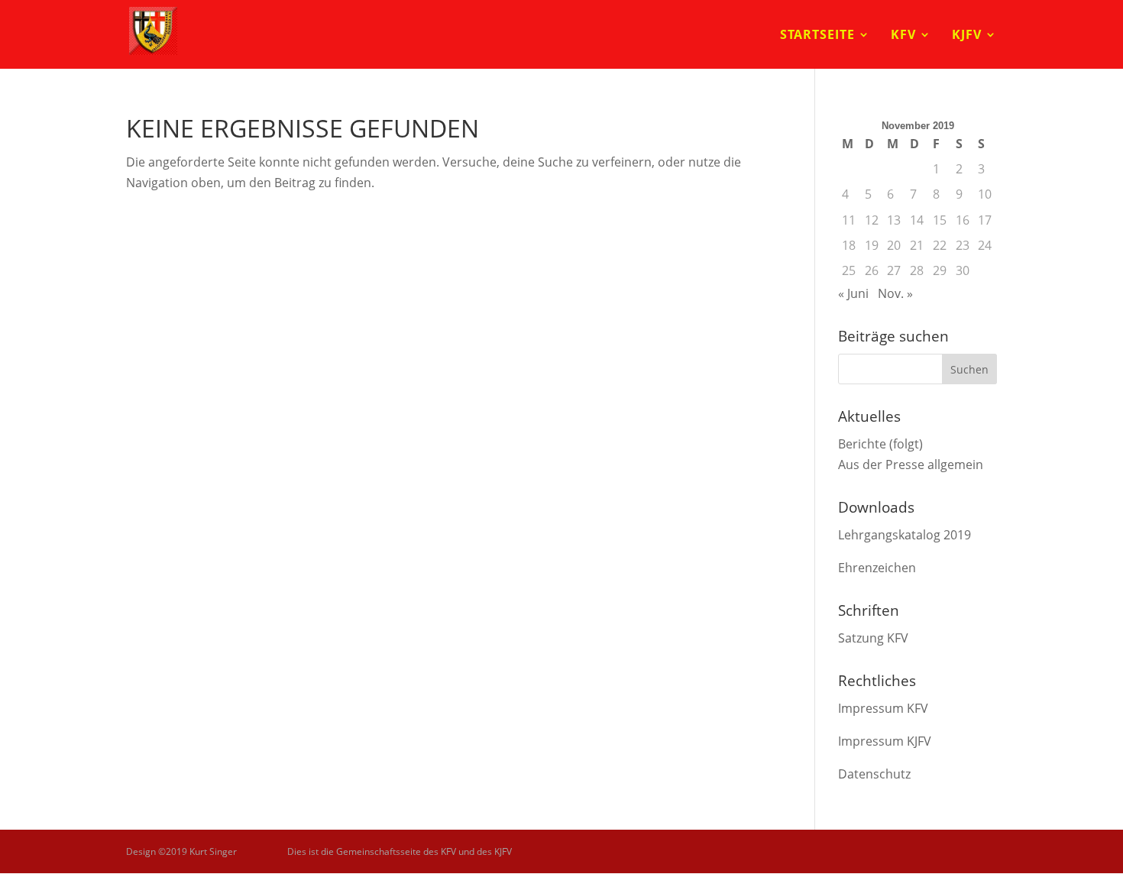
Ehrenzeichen (877, 567)
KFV (903, 36)
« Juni (853, 293)
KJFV (967, 36)
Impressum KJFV (884, 741)
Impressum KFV (883, 708)
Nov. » (895, 293)
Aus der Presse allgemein (910, 464)
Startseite (817, 36)
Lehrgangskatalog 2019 (904, 534)
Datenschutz (874, 774)
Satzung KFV (873, 638)
